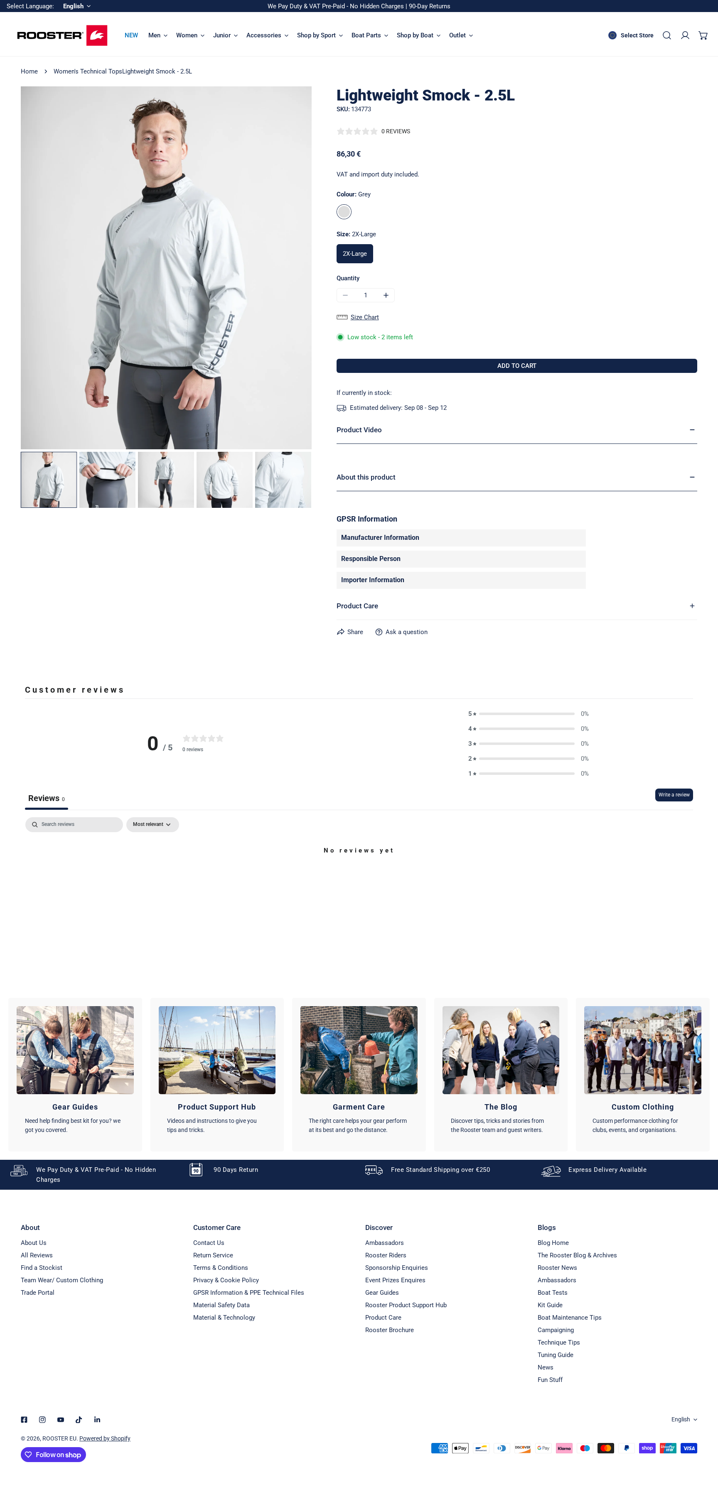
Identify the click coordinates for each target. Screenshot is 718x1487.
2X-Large (355, 253)
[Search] (667, 35)
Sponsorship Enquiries (396, 1267)
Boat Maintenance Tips (570, 1317)
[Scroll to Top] (703, 1443)
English (680, 1419)
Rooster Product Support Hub (406, 1305)
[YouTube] (61, 1420)
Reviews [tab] (46, 798)
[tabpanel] (359, 879)
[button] (703, 35)
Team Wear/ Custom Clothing (62, 1280)
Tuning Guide (555, 1355)
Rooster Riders (385, 1255)
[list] (166, 267)
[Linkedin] (97, 1420)
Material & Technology (224, 1317)
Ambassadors (384, 1243)
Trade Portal (37, 1292)
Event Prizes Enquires (395, 1280)
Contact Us (208, 1243)
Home (29, 71)
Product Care (383, 1317)
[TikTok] (79, 1420)
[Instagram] (42, 1420)
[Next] (292, 269)
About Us (34, 1243)
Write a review (674, 795)
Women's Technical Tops (88, 71)
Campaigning (556, 1330)
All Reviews (37, 1255)
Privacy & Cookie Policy (226, 1280)
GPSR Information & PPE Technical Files (248, 1292)
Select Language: (30, 6)
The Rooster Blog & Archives (577, 1255)
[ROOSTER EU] (62, 35)
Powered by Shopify (104, 1438)
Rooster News (557, 1267)
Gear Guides (382, 1292)
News (545, 1367)
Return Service (213, 1255)
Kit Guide (550, 1305)
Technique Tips (559, 1342)
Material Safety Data (221, 1305)
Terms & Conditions (220, 1267)
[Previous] (40, 269)
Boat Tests (553, 1292)
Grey (344, 211)
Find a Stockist (41, 1267)
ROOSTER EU (59, 1438)
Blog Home (553, 1243)
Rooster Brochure (389, 1330)
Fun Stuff (550, 1380)
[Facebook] (24, 1420)
